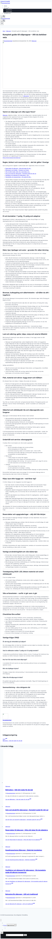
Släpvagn (34, 41)
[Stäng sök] (2, 933)
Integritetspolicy (9, 9)
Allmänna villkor (9, 11)
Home (5, 5)
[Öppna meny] (2, 23)
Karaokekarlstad (8, 41)
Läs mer (17, 799)
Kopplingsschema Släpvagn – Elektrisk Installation (23, 850)
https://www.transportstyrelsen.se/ (12, 157)
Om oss (5, 925)
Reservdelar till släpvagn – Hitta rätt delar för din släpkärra (26, 830)
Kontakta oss (7, 13)
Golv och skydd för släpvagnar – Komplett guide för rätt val (26, 810)
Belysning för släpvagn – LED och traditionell (21, 894)
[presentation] (27, 766)
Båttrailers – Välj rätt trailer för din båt (12, 740)
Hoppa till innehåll (5, 1)
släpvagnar (26, 96)
